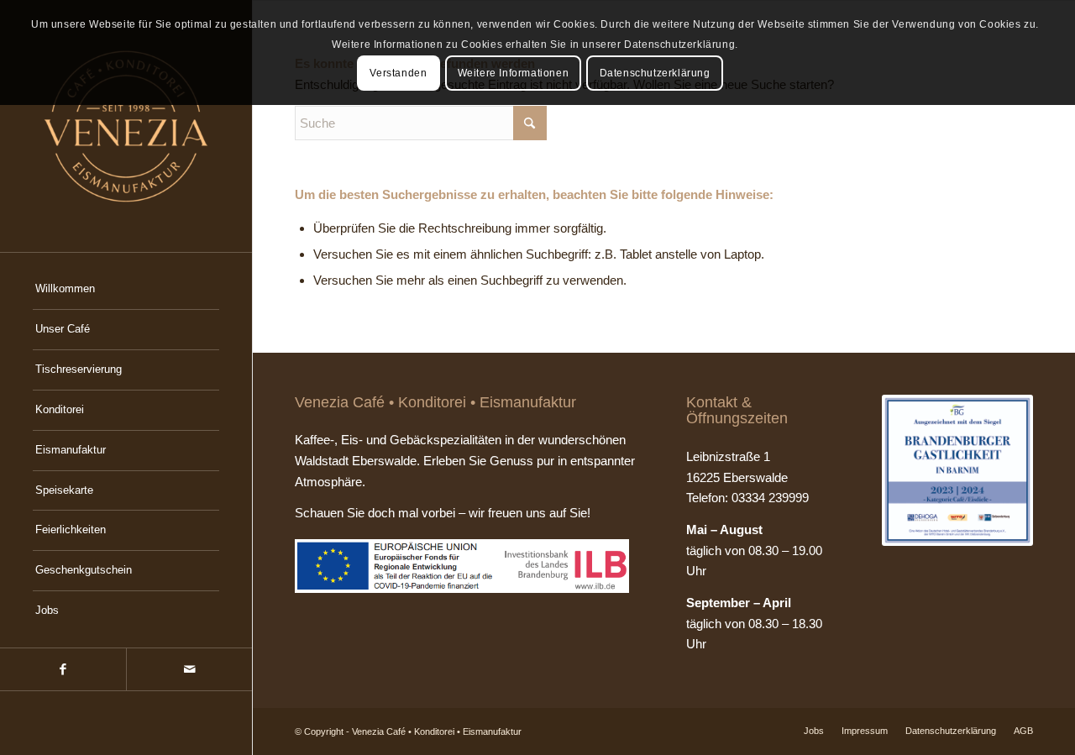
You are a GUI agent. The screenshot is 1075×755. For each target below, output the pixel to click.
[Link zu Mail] (189, 669)
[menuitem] (126, 290)
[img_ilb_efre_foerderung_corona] (462, 566)
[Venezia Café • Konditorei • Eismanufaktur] (126, 126)
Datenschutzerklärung (655, 73)
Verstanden (398, 73)
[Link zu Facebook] (63, 669)
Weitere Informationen (513, 73)
